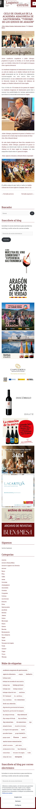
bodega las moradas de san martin (13, 681)
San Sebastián (22, 749)
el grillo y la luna (20, 726)
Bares (3, 571)
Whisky (4, 657)
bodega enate (7, 678)
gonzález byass (7, 733)
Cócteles (4, 590)
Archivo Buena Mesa (8, 563)
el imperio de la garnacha (10, 729)
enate (23, 729)
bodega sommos (18, 689)
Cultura (7, 26)
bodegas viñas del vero (9, 692)
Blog (3, 26)
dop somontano (8, 722)
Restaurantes (6, 632)
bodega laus (6, 685)
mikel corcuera (8, 745)
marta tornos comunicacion (12, 741)
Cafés (3, 576)
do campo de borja (8, 714)
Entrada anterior (8, 194)
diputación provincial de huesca (13, 707)
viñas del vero (7, 757)
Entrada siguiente (28, 194)
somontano (6, 752)
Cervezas (4, 582)
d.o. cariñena (18, 696)
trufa (29, 752)
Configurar (18, 805)
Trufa (3, 646)
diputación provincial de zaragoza (13, 711)
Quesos (23, 26)
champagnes (6, 585)
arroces (4, 568)
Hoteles (4, 612)
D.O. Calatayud (7, 696)
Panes (3, 624)
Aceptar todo (18, 797)
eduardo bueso (7, 726)
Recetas (4, 629)
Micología (5, 621)
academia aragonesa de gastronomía (15, 670)
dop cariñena (22, 718)
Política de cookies (7, 793)
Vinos (3, 654)
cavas (3, 579)
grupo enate (6, 737)
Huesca (16, 737)
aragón (21, 674)
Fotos (3, 604)
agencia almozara (9, 674)
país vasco (19, 745)
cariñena (22, 692)
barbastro (29, 674)
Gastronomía (17, 26)
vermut (4, 648)
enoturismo (5, 599)
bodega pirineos (18, 685)
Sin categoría (6, 635)
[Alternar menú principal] (34, 3)
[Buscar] (32, 213)
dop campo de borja (9, 718)
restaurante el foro (9, 749)
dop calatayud (22, 714)
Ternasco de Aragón (8, 643)
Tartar (3, 640)
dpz (30, 722)
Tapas (3, 637)
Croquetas (5, 593)
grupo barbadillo (20, 733)
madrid (24, 737)
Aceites (4, 560)
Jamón (4, 615)
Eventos (11, 26)
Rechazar (18, 801)
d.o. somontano (20, 700)
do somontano (21, 722)
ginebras (4, 610)
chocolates (5, 588)
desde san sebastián (9, 703)
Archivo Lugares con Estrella (11, 565)
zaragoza (18, 757)
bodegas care (6, 689)
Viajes (3, 651)
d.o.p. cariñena (7, 700)
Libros (3, 618)
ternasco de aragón (19, 752)
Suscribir (6, 240)
